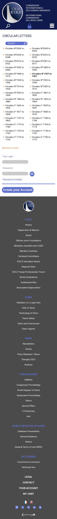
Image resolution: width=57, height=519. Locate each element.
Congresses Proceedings (28, 385)
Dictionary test (28, 467)
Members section (10, 148)
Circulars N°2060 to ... (15, 48)
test (28, 416)
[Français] (25, 503)
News (28, 338)
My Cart (28, 493)
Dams (28, 297)
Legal (28, 476)
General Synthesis (28, 436)
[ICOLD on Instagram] (16, 508)
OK (32, 174)
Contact (28, 482)
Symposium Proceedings (28, 395)
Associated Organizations (28, 287)
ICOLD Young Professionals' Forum (28, 272)
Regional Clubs (28, 266)
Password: (8, 168)
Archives (28, 364)
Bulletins (29, 379)
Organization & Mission (28, 230)
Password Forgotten (12, 179)
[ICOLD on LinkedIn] (34, 508)
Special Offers (28, 406)
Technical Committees (28, 256)
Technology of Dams (28, 313)
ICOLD (28, 219)
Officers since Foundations (28, 240)
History (28, 225)
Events (28, 349)
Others (28, 400)
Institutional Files (28, 282)
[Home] (31, 503)
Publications (28, 374)
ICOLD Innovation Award (28, 261)
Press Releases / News (28, 354)
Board (28, 235)
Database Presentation (28, 431)
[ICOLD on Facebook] (22, 508)
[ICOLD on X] (28, 508)
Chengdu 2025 (28, 359)
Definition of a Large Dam (29, 302)
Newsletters (28, 344)
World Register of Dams (28, 390)
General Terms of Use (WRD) (28, 447)
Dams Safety (29, 318)
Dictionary (28, 456)
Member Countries (28, 251)
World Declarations (28, 277)
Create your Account (17, 190)
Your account (28, 488)
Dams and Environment (28, 323)
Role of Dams (28, 308)
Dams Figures (28, 329)
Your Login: (8, 156)
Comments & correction (28, 462)
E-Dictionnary (28, 411)
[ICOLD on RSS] (40, 508)
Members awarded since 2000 (28, 246)
